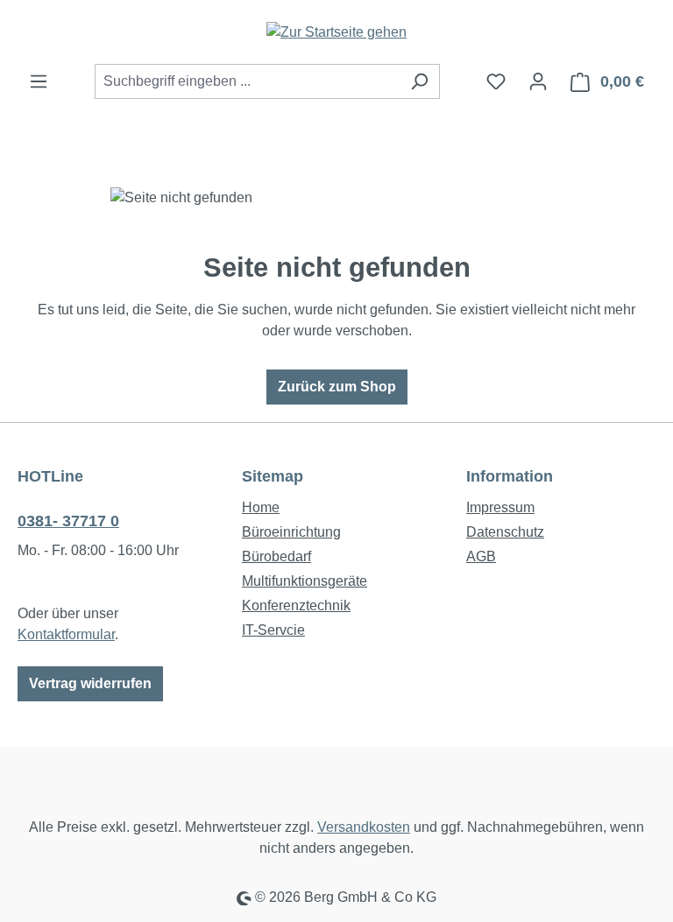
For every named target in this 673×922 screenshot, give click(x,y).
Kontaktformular (66, 634)
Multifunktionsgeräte (304, 581)
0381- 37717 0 (68, 521)
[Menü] (39, 81)
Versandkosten (363, 827)
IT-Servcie (273, 630)
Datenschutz (505, 531)
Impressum (500, 507)
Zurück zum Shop (337, 386)
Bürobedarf (276, 556)
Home (261, 507)
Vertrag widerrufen (90, 683)
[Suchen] (419, 81)
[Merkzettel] (496, 81)
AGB (481, 556)
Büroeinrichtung (291, 531)
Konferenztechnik (296, 605)
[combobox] (247, 81)
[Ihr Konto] (538, 81)
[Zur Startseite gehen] (336, 32)
